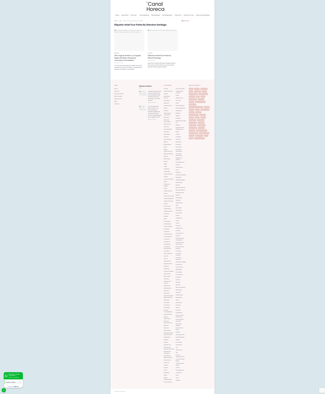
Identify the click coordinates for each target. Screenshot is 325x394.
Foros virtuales (168, 382)
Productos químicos (178, 258)
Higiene (178, 115)
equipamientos (168, 314)
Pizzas (177, 223)
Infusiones (178, 142)
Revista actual (189, 15)
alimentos (204, 89)
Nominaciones (180, 192)
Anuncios (166, 126)
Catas (165, 188)
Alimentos (166, 117)
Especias (166, 328)
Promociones (179, 267)
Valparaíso (199, 135)
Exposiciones (167, 360)
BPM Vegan (167, 159)
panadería (192, 120)
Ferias (165, 370)
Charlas (166, 216)
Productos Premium (178, 254)
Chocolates (167, 221)
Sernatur (191, 130)
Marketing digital (180, 180)
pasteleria (201, 122)
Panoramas (179, 213)
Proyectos (178, 277)
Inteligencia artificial (179, 158)
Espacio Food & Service (195, 107)
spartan (178, 332)
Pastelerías (179, 218)
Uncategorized (180, 370)
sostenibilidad (193, 133)
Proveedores (155, 15)
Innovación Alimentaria (179, 150)
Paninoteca (179, 210)
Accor (191, 89)
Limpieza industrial (181, 175)
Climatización (167, 224)
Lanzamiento (179, 167)
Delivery (191, 102)
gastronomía (205, 109)
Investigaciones (180, 162)
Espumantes (167, 330)
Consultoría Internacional (167, 247)
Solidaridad (179, 312)
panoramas (192, 122)
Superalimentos (180, 334)
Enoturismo (167, 305)
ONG (177, 205)
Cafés (165, 166)
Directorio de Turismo (167, 282)
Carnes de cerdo (168, 179)
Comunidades (168, 236)
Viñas (177, 375)
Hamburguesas (180, 105)
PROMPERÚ (179, 269)
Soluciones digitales (179, 324)
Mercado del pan (180, 187)
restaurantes (193, 128)
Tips (177, 352)
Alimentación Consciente (167, 114)
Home (115, 20)
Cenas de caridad (169, 196)
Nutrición (178, 200)
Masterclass (179, 182)
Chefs (165, 219)
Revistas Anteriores (203, 15)
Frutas (177, 95)
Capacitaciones (168, 174)
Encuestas (166, 302)
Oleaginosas (179, 203)
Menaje (178, 185)
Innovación (179, 147)
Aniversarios (167, 124)
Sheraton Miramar (201, 130)
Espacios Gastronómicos (168, 322)
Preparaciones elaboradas (180, 243)
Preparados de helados (180, 247)
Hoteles (150, 53)
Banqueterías (167, 144)
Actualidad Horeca (167, 97)
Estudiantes (167, 337)
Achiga (166, 94)
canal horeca (193, 94)
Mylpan (203, 117)
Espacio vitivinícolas (167, 317)
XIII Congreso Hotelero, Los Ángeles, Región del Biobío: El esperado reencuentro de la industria (127, 58)
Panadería (179, 208)
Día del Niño (167, 274)
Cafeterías (167, 169)
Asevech (166, 137)
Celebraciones (168, 191)
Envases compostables (168, 311)
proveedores (201, 125)
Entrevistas (167, 307)
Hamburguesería (180, 108)
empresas (166, 300)
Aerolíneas (167, 100)
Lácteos (178, 165)
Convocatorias (168, 253)
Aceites (166, 88)
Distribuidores (167, 15)
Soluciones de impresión (180, 320)
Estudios (166, 339)
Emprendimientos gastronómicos (169, 296)
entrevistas (192, 104)
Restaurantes (144, 15)
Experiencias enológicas (167, 352)
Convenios (167, 251)
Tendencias (179, 345)
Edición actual (118, 96)
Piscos (177, 220)
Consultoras (167, 244)
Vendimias (179, 372)
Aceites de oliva (168, 91)
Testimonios (179, 350)
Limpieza (178, 172)
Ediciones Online (118, 94)
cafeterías (198, 91)
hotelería (202, 115)
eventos (207, 107)
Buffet (165, 164)
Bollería (166, 156)
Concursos (167, 239)
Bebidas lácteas (168, 154)
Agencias (166, 103)
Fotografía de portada (179, 92)
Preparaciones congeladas (180, 239)
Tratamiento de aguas (180, 364)
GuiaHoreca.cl (118, 99)
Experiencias (167, 345)
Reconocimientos (180, 287)
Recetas (178, 285)
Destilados (167, 268)
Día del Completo (169, 271)
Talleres (178, 339)
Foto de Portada (180, 88)
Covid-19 (201, 99)
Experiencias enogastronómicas (169, 348)
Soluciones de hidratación (180, 316)
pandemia (201, 120)
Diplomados (167, 276)
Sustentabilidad (180, 337)
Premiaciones (179, 233)
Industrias (178, 137)
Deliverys (166, 266)
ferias (197, 109)
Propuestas (179, 272)
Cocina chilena (168, 226)
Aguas (165, 108)
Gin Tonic (178, 100)
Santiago (201, 128)
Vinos (177, 378)
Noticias (134, 15)
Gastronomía (179, 98)
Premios (178, 236)
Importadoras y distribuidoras (180, 128)
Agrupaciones (168, 105)
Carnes (166, 176)
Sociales (178, 310)
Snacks (178, 307)
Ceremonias (167, 206)
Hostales (178, 118)
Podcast (178, 230)
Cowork (166, 256)
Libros (177, 170)
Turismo (178, 367)
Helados (178, 113)
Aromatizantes (168, 129)
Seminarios (179, 302)
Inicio (117, 15)
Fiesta (165, 375)
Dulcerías (166, 290)
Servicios (178, 305)
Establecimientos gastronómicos (168, 333)
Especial (166, 325)
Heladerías (179, 110)
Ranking (178, 282)
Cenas (165, 193)
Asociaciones (167, 139)
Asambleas (167, 134)
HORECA (198, 112)
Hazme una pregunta (14, 377)
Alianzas (166, 110)
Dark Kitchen (167, 261)
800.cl (115, 101)
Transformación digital (180, 360)
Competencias (168, 234)
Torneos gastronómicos (180, 355)
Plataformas (179, 228)
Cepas (165, 203)
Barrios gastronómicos (168, 150)
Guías (177, 103)
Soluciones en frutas (179, 328)
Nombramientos (180, 190)
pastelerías (192, 125)
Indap (177, 132)
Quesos (178, 279)
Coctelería (167, 229)
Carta (165, 181)
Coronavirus (192, 99)
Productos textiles (181, 262)
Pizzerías (178, 225)
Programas (179, 264)
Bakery (166, 142)
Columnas (166, 231)
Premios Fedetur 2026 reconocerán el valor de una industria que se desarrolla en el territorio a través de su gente (154, 96)
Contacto (178, 15)
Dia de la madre (200, 102)
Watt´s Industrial (199, 138)
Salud (177, 300)
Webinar (178, 380)
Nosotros (124, 15)
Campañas (167, 171)
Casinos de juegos (167, 185)
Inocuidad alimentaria (179, 154)
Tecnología (179, 342)
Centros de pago (168, 201)
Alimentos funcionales (167, 120)
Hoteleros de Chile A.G (181, 121)
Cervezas (166, 214)
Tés (177, 347)
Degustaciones (168, 263)
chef (198, 96)
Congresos (167, 241)
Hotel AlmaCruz (193, 115)
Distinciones (167, 285)
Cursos (166, 258)
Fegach (166, 367)
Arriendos (166, 132)
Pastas (177, 215)
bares (191, 91)
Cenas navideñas (169, 198)
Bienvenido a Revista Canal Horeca (14, 375)
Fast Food (166, 362)
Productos (178, 251)
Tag (120, 20)
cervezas (191, 96)
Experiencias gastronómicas (168, 356)
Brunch (166, 161)
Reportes (178, 292)
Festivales (166, 372)
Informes (178, 139)
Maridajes (178, 177)
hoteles (191, 117)
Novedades (179, 197)
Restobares (179, 297)
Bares (165, 147)
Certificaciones (168, 211)
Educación (167, 293)
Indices (178, 134)
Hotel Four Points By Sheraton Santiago (133, 20)
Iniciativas (178, 144)
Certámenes (167, 208)
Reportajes (179, 290)
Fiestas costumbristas (168, 378)
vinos (206, 135)
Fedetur (166, 365)
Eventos (116, 53)
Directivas (166, 279)
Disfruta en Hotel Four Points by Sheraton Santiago (159, 56)
